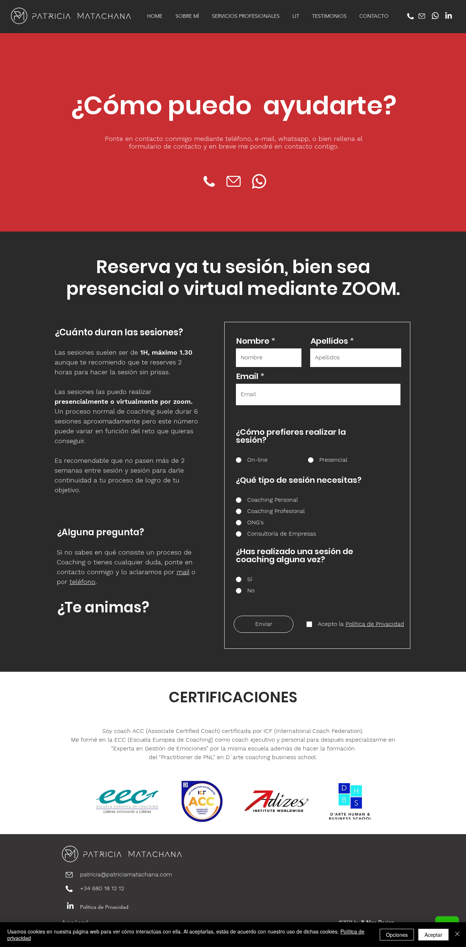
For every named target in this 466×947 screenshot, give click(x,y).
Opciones (397, 934)
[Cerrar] (457, 934)
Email (247, 376)
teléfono (82, 581)
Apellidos (329, 341)
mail (183, 572)
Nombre (252, 341)
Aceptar (433, 934)
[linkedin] (448, 15)
